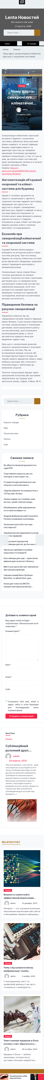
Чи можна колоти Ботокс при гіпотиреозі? (18, 526)
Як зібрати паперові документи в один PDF (20, 466)
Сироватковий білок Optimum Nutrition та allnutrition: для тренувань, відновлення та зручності (18, 577)
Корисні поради (11, 422)
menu (7, 43)
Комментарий (13, 631)
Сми (6, 444)
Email (9, 677)
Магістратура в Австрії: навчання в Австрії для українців (21, 568)
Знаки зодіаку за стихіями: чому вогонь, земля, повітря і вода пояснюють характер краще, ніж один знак (20, 501)
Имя (8, 665)
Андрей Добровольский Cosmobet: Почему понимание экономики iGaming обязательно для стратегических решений (21, 517)
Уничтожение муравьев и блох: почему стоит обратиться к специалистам (21, 1043)
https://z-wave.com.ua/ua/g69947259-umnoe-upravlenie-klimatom (19, 171)
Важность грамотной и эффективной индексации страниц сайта (19, 898)
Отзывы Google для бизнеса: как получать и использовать (20, 483)
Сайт (8, 689)
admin (25, 110)
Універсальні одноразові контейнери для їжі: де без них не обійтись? (20, 543)
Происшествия (11, 433)
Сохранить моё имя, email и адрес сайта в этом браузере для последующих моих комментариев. (23, 706)
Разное (22, 86)
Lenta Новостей (22, 17)
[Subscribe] (41, 43)
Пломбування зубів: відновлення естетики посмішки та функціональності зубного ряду (19, 509)
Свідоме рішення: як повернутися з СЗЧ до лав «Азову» (21, 492)
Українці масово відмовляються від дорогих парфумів (21, 534)
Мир (6, 428)
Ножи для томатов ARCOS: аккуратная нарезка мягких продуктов (17, 585)
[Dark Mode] (19, 43)
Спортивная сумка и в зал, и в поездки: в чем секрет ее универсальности (18, 475)
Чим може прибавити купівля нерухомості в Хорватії (18, 551)
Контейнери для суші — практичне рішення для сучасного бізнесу (21, 559)
